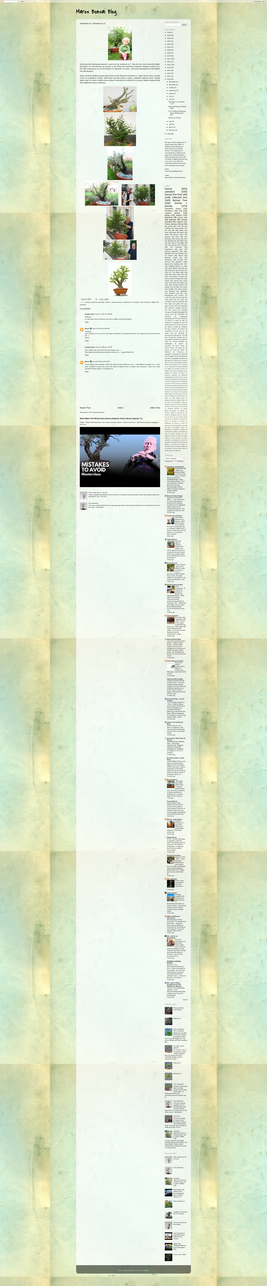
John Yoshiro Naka (178, 398)
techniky (171, 289)
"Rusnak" (184, 245)
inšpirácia (184, 356)
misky (176, 377)
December (172, 82)
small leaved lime (170, 299)
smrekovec (168, 260)
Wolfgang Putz (175, 415)
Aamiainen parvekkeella (175, 467)
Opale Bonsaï (172, 837)
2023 (169, 41)
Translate (180, 461)
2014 (169, 67)
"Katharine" (183, 318)
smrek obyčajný (182, 306)
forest (167, 274)
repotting (176, 264)
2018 (169, 56)
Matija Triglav (181, 400)
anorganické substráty (171, 354)
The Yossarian (183, 364)
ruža (168, 383)
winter (168, 385)
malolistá (175, 429)
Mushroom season (175, 118)
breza (167, 232)
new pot (182, 331)
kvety (176, 318)
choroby (182, 421)
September (173, 90)
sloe (173, 230)
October (172, 87)
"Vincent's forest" (178, 285)
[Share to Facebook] (106, 299)
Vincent (180, 412)
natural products (176, 433)
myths (175, 431)
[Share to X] (104, 299)
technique (168, 335)
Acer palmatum (93, 503)
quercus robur (175, 381)
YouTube (180, 260)
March (171, 127)
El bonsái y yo (172, 563)
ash (166, 230)
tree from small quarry (88, 69)
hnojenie (182, 329)
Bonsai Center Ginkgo (175, 496)
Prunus (169, 320)
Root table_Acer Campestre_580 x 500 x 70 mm (180, 619)
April (170, 124)
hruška (185, 425)
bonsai (87, 302)
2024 (169, 38)
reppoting (184, 381)
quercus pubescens (171, 251)
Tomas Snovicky (182, 325)
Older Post (155, 408)
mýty (166, 433)
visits (183, 322)
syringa (182, 444)
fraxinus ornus (169, 278)
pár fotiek (182, 297)
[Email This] (100, 299)
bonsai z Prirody (178, 276)
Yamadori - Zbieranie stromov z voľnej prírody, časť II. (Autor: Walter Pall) (180, 1134)
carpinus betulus (116, 302)
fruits (166, 272)
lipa (179, 278)
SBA (186, 406)
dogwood (172, 219)
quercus (167, 262)
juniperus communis (171, 375)
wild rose (167, 360)
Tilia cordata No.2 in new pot (97, 492)
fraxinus (167, 237)
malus (174, 297)
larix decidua (179, 253)
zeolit (166, 387)
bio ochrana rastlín (181, 417)
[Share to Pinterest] (108, 299)
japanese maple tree (173, 257)
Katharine (168, 352)
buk (183, 320)
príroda (175, 442)
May (170, 121)
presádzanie (169, 295)
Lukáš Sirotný (179, 346)
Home (120, 408)
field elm (184, 268)
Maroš (87, 328)
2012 (169, 73)
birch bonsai (173, 310)
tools (178, 383)
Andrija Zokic (89, 314)
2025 (169, 35)
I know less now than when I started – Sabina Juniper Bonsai (176, 642)
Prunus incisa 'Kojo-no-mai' (174, 406)
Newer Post (85, 408)
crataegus (184, 327)
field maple (168, 304)
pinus (179, 438)
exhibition (168, 322)
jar (182, 224)
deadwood (168, 423)
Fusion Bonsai (172, 801)
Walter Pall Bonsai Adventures (173, 917)
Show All (185, 999)
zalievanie (182, 385)
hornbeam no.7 (125, 64)
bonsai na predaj (172, 419)
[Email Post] (96, 299)
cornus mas (182, 217)
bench (171, 417)
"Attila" (182, 241)
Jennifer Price (181, 396)
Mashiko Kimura (169, 400)
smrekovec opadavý (174, 308)
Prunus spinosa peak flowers (178, 1008)
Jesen (166, 398)
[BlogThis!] (102, 299)
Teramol (182, 410)
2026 (169, 32)
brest (170, 270)
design (176, 423)
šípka (177, 450)
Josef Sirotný (178, 362)
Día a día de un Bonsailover (172, 937)
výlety (182, 299)
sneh (173, 383)
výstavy (180, 343)
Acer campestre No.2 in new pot (178, 1030)
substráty (176, 322)
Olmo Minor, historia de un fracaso (179, 519)
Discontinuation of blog (174, 919)
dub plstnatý (172, 245)
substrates (181, 333)
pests (179, 435)
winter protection (170, 325)
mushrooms (168, 431)
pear (173, 435)
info (178, 356)
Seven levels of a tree (174, 725)
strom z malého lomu (100, 80)
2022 (169, 44)
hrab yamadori (177, 425)
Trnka (179, 226)
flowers (180, 255)
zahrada (169, 448)
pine (173, 438)
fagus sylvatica (172, 329)
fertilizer (167, 371)
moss (181, 377)
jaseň (174, 232)
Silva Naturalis (172, 879)
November (172, 84)
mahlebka (167, 429)
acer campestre (180, 301)
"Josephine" (168, 301)
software (167, 444)
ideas (169, 427)
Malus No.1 (177, 1018)
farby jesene (179, 228)
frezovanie (168, 425)
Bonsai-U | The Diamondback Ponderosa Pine (175, 966)
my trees (176, 287)
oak (166, 243)
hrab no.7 (134, 76)
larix (173, 306)
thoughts (167, 446)
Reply (87, 322)
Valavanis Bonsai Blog (175, 679)
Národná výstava (169, 404)
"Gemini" (181, 295)
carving (174, 421)
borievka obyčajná (181, 366)
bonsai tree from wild (97, 302)
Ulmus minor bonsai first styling (180, 1223)
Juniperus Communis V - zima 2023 (179, 823)
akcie (174, 283)
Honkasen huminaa (174, 855)
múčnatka (182, 431)
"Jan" (185, 264)
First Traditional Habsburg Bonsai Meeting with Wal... (177, 113)
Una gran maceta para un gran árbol (180, 941)
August (171, 93)
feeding (176, 339)
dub (175, 241)
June (171, 99)
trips (186, 308)
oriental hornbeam (178, 341)
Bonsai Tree (180, 200)
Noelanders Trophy (179, 402)
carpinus (108, 302)
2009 (169, 134)
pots (179, 379)
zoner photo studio (179, 448)
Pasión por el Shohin (174, 516)
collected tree (127, 302)
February (172, 130)
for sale (174, 371)
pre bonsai (169, 255)
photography (168, 343)
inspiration (168, 316)
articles (167, 287)
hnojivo (175, 373)
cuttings (169, 368)
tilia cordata (169, 226)
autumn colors (179, 234)
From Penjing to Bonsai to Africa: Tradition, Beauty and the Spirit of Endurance (176, 704)
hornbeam (136, 302)
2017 (169, 59)
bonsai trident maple (174, 803)
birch (177, 237)
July (170, 96)
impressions (169, 249)
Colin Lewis (178, 394)
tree (173, 446)
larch (181, 249)
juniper (183, 373)
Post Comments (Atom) (96, 412)
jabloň (178, 304)
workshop (176, 335)
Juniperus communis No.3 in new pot (180, 1212)
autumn (179, 215)
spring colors (169, 333)
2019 (169, 53)
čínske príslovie (169, 450)
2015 (169, 64)
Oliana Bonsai (172, 539)
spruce (176, 281)
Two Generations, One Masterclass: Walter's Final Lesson (179, 1235)
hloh (181, 293)
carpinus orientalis (172, 327)
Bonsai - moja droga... (175, 819)
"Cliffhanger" (181, 314)
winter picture (182, 289)
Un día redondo (180, 564)
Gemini (172, 396)
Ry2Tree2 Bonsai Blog (175, 584)
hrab (141, 302)
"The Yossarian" (176, 247)
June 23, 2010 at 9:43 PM (100, 328)
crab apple (168, 339)
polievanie (176, 440)
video (166, 285)
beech (177, 320)
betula (181, 230)
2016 (169, 62)
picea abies (176, 274)
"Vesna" (173, 243)
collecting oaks (180, 337)
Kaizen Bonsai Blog (174, 639)
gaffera (132, 1270)
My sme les (168, 402)
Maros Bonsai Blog (96, 11)
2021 (169, 47)
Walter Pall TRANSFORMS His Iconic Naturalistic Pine (179, 1246)
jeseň (182, 232)
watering (184, 383)
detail (183, 423)
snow (175, 350)
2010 (169, 79)
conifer (167, 297)
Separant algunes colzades (178, 543)
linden (167, 234)
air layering (170, 366)
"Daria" (182, 350)
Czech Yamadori (172, 615)
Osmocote (180, 352)
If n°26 (169, 839)
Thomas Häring (169, 412)
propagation (175, 358)
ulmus (183, 358)
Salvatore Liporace (173, 408)
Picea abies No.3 (179, 1201)
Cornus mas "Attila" (179, 1254)
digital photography (179, 312)
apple (172, 337)
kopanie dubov (179, 427)
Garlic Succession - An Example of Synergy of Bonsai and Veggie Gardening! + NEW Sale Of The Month (176, 592)
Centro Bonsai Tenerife (175, 661)
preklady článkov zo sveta (178, 266)
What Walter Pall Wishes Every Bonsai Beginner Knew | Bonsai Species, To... (112, 419)
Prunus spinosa (171, 224)
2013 (169, 70)
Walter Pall (155, 302)
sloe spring (182, 442)
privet (183, 440)
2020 (169, 50)
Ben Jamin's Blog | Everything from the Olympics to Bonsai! (174, 984)
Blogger (146, 1270)
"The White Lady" (178, 272)
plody (182, 283)
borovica (182, 419)
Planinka (173, 364)
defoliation (183, 291)
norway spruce (169, 314)
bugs (166, 421)
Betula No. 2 (177, 1073)
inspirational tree (170, 331)
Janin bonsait (172, 893)
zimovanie (168, 346)
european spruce (180, 368)
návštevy (173, 379)
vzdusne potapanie (181, 446)
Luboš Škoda (172, 268)
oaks (168, 358)
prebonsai (147, 302)
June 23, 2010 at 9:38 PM (103, 314)
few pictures (180, 270)
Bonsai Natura (172, 779)
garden (172, 356)
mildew (183, 429)
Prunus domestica (182, 404)
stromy (175, 444)
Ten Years (176, 1116)
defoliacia (172, 291)
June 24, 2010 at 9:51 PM (100, 361)
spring (167, 215)
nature (180, 348)
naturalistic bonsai (173, 209)
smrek (185, 287)
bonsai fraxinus (169, 348)
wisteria (175, 385)
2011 (169, 76)
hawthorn (172, 293)
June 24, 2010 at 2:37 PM (103, 347)
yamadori (83, 304)
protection (167, 442)
